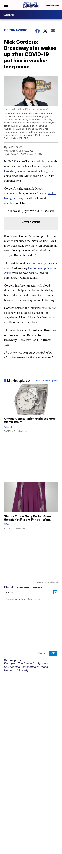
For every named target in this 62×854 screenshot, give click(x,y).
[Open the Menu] (6, 5)
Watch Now (52, 5)
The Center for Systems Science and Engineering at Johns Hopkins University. (26, 667)
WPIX (33, 357)
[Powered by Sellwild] (53, 582)
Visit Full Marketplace (46, 380)
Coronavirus (15, 30)
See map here (13, 660)
